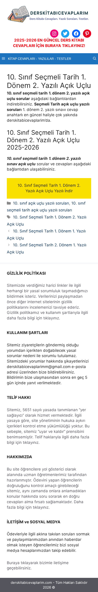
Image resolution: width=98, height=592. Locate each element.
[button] (94, 58)
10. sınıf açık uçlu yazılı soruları (41, 203)
